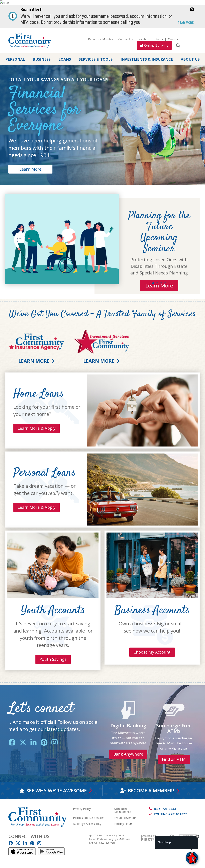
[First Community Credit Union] (29, 40)
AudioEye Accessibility (87, 824)
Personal (15, 59)
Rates (159, 39)
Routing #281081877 (170, 814)
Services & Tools (96, 59)
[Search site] (178, 45)
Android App (51, 851)
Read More (186, 23)
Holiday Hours (123, 824)
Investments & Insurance (147, 59)
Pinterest (44, 742)
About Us (190, 59)
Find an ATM (174, 759)
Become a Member (100, 39)
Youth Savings (53, 659)
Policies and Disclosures (88, 818)
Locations (144, 39)
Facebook (11, 742)
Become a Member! (151, 790)
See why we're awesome (56, 790)
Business (41, 59)
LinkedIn (33, 742)
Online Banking (155, 45)
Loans (64, 59)
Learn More (30, 169)
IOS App (22, 851)
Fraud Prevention (125, 818)
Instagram (54, 742)
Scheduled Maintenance (122, 810)
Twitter (22, 742)
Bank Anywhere (128, 754)
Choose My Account (152, 652)
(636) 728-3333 (165, 809)
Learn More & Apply (36, 428)
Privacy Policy (82, 809)
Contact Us (125, 39)
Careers (173, 39)
